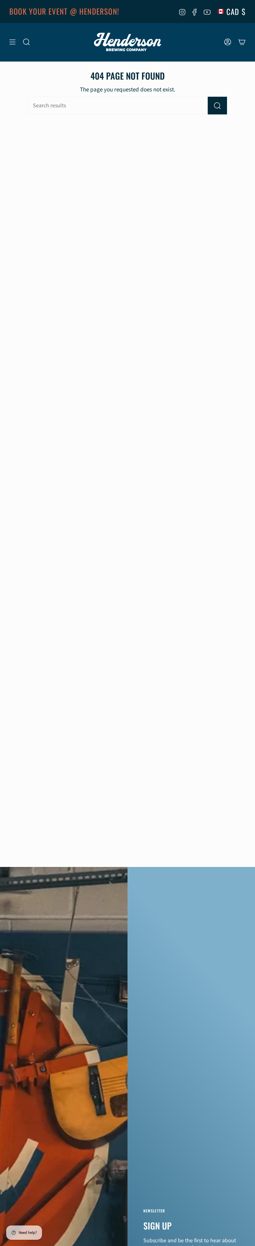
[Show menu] (12, 42)
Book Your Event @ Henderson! (64, 11)
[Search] (217, 105)
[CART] (242, 42)
